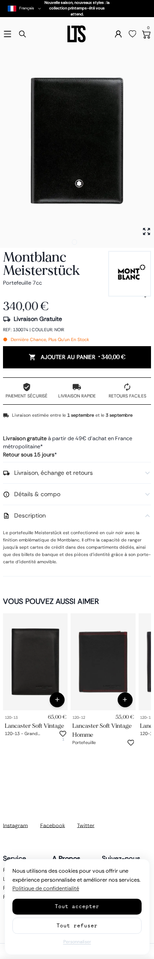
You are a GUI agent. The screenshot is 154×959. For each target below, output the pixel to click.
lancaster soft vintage (34, 726)
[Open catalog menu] (7, 33)
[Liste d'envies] (132, 34)
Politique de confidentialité (45, 888)
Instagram (15, 825)
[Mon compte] (118, 33)
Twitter (86, 825)
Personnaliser (77, 941)
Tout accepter (77, 906)
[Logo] (77, 34)
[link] (35, 661)
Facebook (52, 825)
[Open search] (22, 33)
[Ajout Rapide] (57, 699)
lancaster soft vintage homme (102, 730)
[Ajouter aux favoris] (62, 733)
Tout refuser (77, 925)
